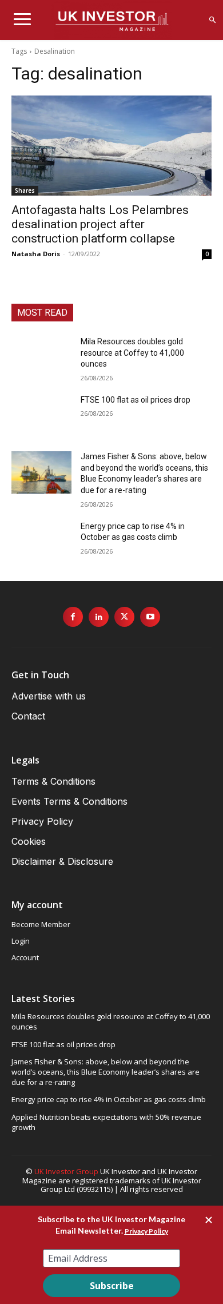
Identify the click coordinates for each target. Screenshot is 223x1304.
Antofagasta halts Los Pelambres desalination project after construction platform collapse (100, 224)
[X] (124, 617)
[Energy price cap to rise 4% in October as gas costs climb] (41, 542)
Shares (25, 190)
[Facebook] (73, 617)
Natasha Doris (35, 253)
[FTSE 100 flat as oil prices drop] (41, 416)
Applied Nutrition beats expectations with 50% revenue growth (106, 1122)
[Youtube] (150, 617)
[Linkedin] (99, 617)
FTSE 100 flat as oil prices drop (135, 399)
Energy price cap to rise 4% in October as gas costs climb (108, 1099)
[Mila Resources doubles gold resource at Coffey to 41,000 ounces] (41, 357)
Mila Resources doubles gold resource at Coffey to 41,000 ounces (132, 352)
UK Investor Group (66, 1171)
